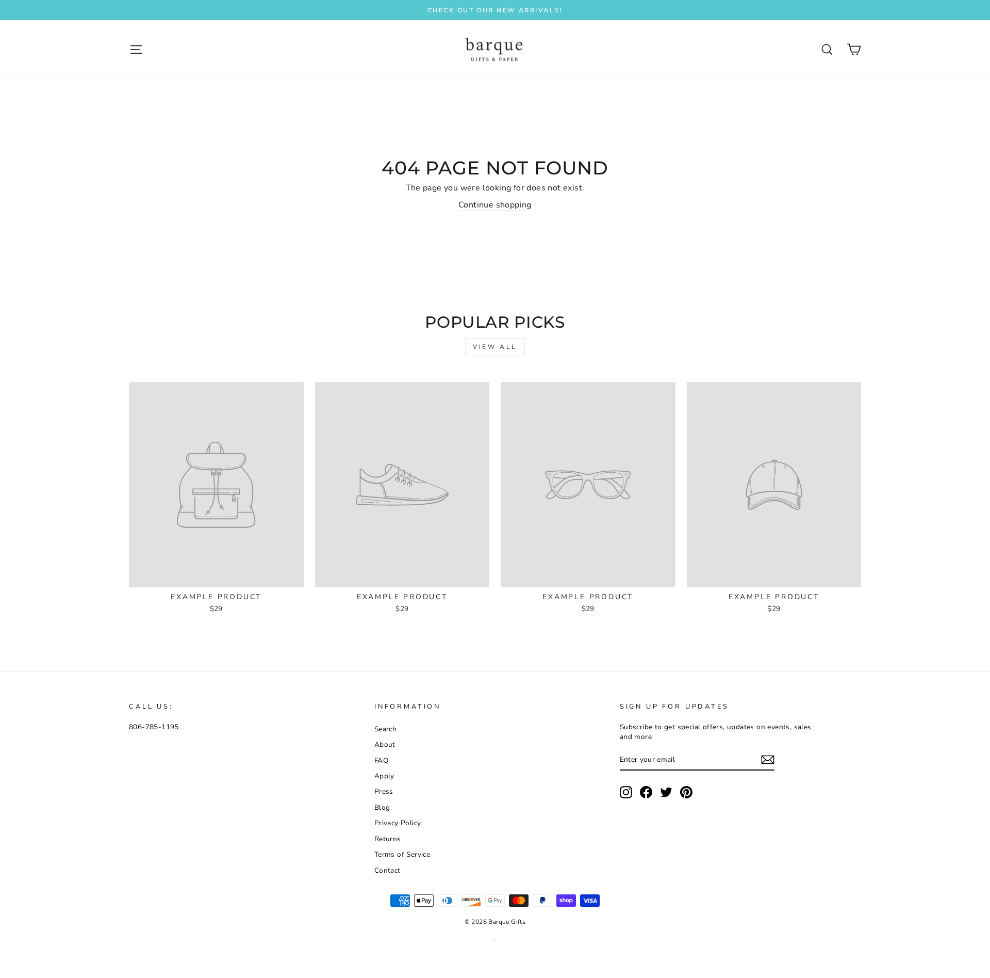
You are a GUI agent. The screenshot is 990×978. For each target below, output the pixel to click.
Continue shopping (495, 205)
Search (385, 729)
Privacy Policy (397, 823)
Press (383, 791)
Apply (384, 776)
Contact (387, 870)
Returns (387, 839)
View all (495, 347)
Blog (382, 807)
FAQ (381, 760)
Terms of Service (402, 854)
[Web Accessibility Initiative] (4, 966)
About (384, 744)
